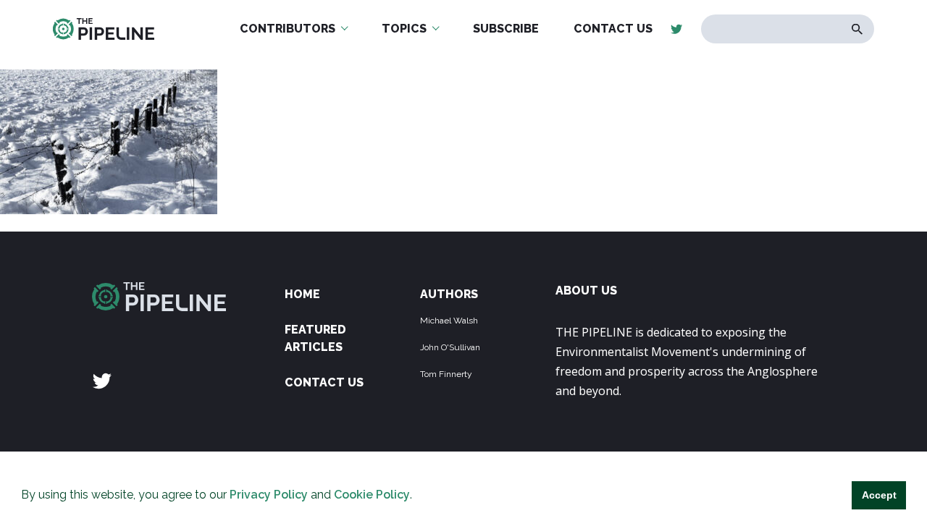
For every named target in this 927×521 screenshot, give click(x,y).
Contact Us (324, 382)
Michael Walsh (449, 320)
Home (302, 294)
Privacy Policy (269, 494)
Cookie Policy (372, 494)
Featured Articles (315, 338)
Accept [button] (879, 495)
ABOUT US (586, 290)
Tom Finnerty (446, 374)
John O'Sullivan (450, 347)
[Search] (857, 29)
